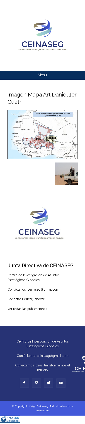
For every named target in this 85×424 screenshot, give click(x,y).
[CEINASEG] (42, 35)
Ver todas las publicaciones (27, 309)
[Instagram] (36, 383)
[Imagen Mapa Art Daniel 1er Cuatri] (42, 158)
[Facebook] (24, 383)
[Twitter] (48, 383)
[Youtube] (61, 383)
